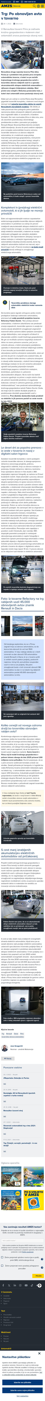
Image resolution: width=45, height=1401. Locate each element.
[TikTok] (32, 1285)
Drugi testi (7, 1325)
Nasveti (6, 1339)
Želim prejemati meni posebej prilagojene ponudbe (22, 1267)
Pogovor (6, 1301)
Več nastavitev (22, 1396)
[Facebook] (3, 1285)
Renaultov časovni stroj (13, 1110)
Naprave (6, 1320)
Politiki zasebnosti (27, 1252)
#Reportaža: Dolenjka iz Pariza (16, 1078)
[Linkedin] (14, 1285)
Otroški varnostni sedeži (12, 1317)
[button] (6, 626)
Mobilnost (5, 1332)
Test (3, 1310)
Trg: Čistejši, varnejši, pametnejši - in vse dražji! (20, 1144)
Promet (6, 1336)
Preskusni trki (8, 1322)
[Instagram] (20, 1285)
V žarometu (6, 1292)
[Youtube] (26, 1285)
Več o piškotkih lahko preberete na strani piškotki (22, 1373)
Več (4, 1084)
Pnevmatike (7, 1315)
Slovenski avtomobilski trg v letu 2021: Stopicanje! (19, 1126)
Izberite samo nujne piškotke (22, 1390)
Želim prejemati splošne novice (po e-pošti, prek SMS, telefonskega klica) (22, 1258)
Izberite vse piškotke (22, 1382)
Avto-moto (7, 1298)
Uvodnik (6, 1296)
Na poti (6, 1341)
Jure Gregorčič (16, 1046)
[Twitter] (9, 1285)
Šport (5, 1303)
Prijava (39, 1276)
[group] (22, 626)
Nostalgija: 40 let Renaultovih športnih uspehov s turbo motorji (19, 1094)
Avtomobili (6, 1348)
